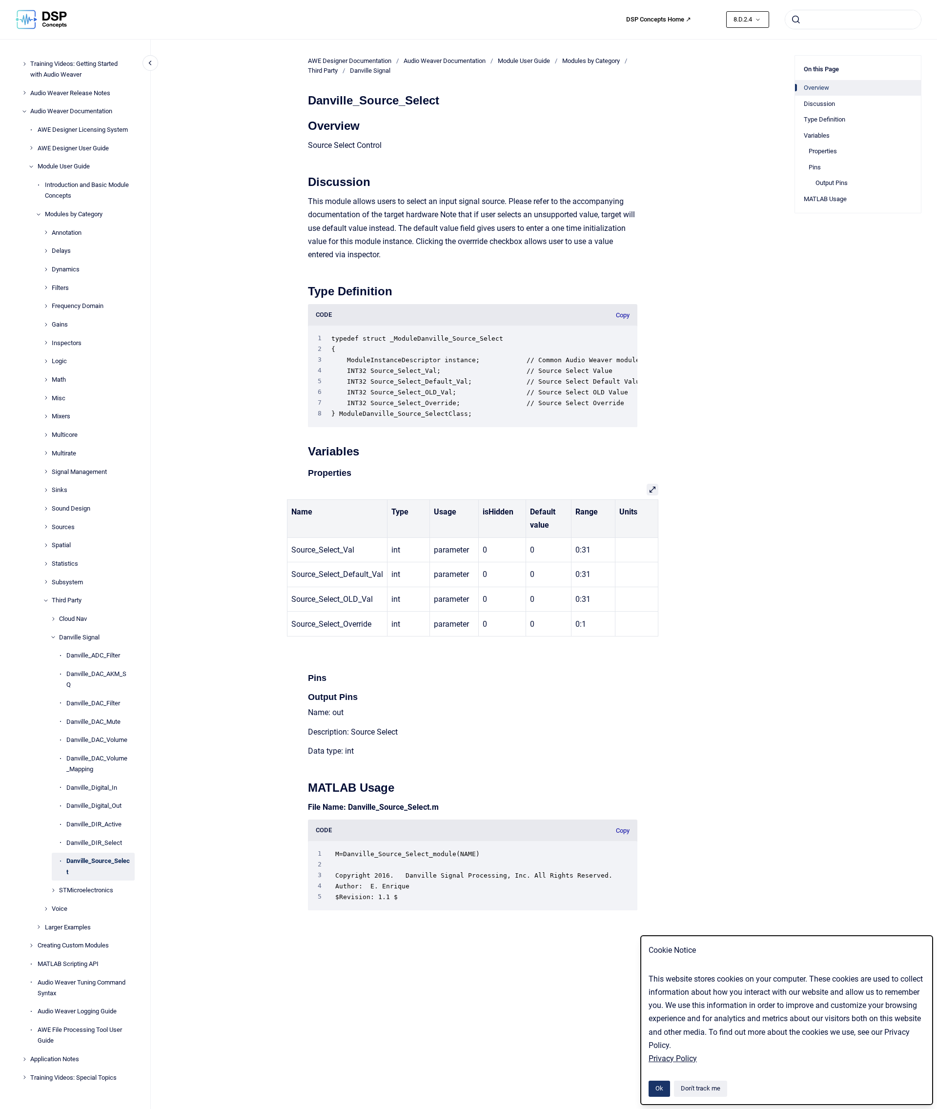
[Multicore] (46, 435)
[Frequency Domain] (46, 306)
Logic (59, 361)
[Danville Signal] (53, 637)
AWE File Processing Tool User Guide (80, 1035)
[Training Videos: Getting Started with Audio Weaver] (24, 64)
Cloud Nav (73, 618)
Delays (61, 250)
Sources (63, 526)
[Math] (46, 380)
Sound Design (71, 508)
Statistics (65, 563)
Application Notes (54, 1059)
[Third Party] (46, 600)
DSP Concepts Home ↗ (658, 19)
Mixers (61, 416)
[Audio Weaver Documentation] (24, 111)
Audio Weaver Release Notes (70, 93)
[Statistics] (46, 564)
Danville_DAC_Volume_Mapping (96, 764)
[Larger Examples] (38, 927)
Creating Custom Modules (73, 945)
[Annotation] (46, 232)
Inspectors (66, 343)
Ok (659, 1088)
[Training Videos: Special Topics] (24, 1077)
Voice (59, 908)
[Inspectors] (46, 343)
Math (59, 379)
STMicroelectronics (86, 890)
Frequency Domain (77, 305)
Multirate (64, 453)
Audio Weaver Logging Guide (77, 1011)
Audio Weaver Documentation (71, 111)
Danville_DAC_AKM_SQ (96, 679)
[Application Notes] (24, 1059)
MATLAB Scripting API (68, 963)
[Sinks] (46, 490)
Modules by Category (73, 214)
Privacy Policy (673, 1058)
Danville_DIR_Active (94, 824)
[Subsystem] (46, 582)
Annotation (66, 232)
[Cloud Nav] (53, 619)
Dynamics (66, 269)
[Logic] (46, 361)
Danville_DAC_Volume (96, 739)
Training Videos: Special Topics (73, 1077)
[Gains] (46, 325)
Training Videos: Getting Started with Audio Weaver (74, 69)
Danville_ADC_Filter (93, 655)
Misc (58, 398)
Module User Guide (64, 166)
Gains (60, 324)
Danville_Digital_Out (94, 805)
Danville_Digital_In (91, 787)
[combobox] (853, 19)
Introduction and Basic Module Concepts (87, 190)
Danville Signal (79, 637)
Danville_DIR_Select (94, 842)
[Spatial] (46, 545)
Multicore (65, 434)
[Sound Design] (46, 509)
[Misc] (46, 398)
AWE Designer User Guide (73, 148)
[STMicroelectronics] (53, 890)
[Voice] (46, 909)
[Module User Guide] (31, 166)
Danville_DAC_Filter (93, 703)
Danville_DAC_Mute (93, 721)
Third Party (66, 600)
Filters (60, 287)
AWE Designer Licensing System (83, 129)
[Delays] (46, 251)
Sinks (59, 489)
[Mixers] (46, 416)
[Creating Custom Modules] (31, 945)
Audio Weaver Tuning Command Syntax (81, 988)
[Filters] (46, 287)
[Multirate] (46, 453)
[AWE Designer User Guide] (31, 148)
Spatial (61, 545)
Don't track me (700, 1088)
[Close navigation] (150, 63)
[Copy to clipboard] (303, 124)
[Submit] (796, 19)
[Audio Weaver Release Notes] (24, 93)
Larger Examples (68, 927)
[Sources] (46, 527)
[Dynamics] (46, 269)
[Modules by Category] (38, 214)
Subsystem (67, 582)
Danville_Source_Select (98, 866)
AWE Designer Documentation (349, 60)
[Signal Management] (46, 471)
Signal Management (79, 471)
